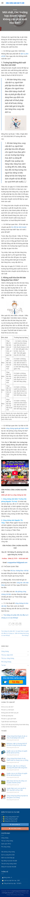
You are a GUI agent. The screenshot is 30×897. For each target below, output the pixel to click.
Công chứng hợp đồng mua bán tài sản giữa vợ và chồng (17, 796)
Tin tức (15, 9)
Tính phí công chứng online (9, 863)
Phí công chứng (16, 828)
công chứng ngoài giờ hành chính (17, 428)
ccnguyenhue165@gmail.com (17, 562)
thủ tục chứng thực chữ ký (19, 570)
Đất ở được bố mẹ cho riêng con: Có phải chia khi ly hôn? (17, 781)
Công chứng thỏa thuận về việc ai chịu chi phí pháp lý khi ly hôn (17, 737)
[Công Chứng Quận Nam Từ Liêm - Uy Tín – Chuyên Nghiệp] (15, 3)
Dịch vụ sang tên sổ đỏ (7, 855)
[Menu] (2, 3)
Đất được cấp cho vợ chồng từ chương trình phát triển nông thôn (17, 767)
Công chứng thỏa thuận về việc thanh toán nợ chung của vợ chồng (17, 759)
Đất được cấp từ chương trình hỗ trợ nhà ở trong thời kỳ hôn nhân (17, 744)
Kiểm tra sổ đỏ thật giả (7, 858)
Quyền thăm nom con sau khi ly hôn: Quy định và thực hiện (16, 789)
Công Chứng (17, 893)
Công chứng (5, 651)
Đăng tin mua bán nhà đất (8, 866)
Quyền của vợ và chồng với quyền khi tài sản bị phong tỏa (17, 774)
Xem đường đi (15, 824)
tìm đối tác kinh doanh (18, 227)
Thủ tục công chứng (7, 658)
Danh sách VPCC (6, 844)
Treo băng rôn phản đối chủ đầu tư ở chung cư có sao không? (8, 633)
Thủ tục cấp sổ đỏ (7, 655)
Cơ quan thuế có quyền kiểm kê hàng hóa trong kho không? (22, 633)
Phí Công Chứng (6, 662)
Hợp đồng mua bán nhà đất (9, 861)
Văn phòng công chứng (8, 852)
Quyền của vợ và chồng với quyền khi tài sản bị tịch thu (17, 752)
